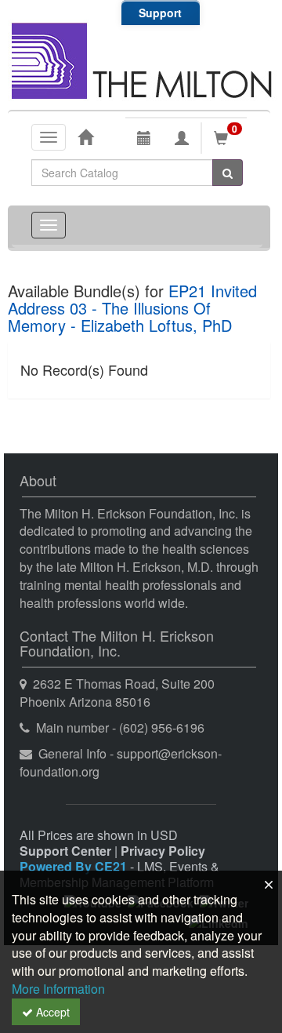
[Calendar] (144, 138)
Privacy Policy (163, 851)
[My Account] (182, 138)
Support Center (65, 851)
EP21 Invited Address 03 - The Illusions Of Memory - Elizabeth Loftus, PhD (132, 307)
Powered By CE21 (75, 866)
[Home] (85, 136)
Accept (51, 1012)
